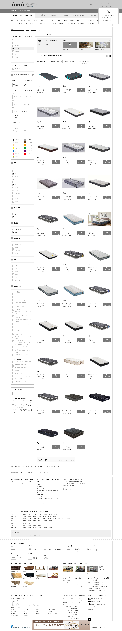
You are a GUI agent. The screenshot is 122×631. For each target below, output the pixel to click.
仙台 (27, 535)
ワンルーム (101, 569)
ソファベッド (18, 45)
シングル (28, 125)
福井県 (65, 518)
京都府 (34, 520)
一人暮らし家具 (66, 582)
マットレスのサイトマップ (71, 489)
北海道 (24, 516)
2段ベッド (13, 485)
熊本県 (29, 527)
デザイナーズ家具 (66, 580)
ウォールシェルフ (78, 586)
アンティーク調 (14, 571)
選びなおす (29, 36)
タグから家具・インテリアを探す (72, 578)
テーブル (30, 20)
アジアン (13, 578)
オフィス (101, 570)
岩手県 (44, 516)
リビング (64, 573)
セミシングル (18, 125)
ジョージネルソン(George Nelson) (70, 608)
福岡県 (24, 527)
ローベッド (65, 586)
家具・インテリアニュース (97, 598)
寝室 (88, 573)
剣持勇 (72, 598)
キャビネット (36, 558)
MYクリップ (108, 6)
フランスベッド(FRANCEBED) (42, 472)
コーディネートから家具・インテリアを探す (75, 563)
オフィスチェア (58, 549)
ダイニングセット (52, 609)
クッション (25, 615)
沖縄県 (50, 527)
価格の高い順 (71, 460)
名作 (24, 410)
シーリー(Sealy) (40, 488)
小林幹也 (64, 604)
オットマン (35, 549)
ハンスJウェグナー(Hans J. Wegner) (70, 610)
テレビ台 (35, 555)
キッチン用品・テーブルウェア (34, 23)
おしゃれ (25, 405)
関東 (12, 603)
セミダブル (17, 128)
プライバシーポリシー (105, 627)
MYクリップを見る (109, 20)
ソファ (16, 20)
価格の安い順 (64, 460)
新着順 (58, 460)
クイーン (17, 131)
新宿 (13, 535)
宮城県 (34, 516)
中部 (17, 603)
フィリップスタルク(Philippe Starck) (70, 612)
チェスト (35, 557)
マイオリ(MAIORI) (41, 494)
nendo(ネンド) (66, 602)
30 (41, 459)
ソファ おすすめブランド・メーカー (96, 582)
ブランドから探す (93, 20)
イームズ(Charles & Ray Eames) (70, 606)
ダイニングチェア (48, 549)
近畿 (23, 603)
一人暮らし (21, 407)
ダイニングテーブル (76, 548)
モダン (23, 400)
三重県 (59, 518)
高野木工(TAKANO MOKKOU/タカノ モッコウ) (48, 490)
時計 (78, 20)
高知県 (39, 525)
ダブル (28, 128)
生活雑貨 (61, 23)
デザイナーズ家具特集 (93, 606)
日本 (16, 214)
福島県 (29, 516)
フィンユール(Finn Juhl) (68, 616)
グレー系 (28, 139)
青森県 (54, 516)
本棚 (45, 555)
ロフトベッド (25, 485)
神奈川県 (30, 514)
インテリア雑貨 (69, 23)
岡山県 (29, 523)
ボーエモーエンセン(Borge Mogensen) (71, 618)
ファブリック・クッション (50, 23)
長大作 (64, 600)
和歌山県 (40, 520)
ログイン (101, 6)
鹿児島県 (35, 527)
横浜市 (18, 535)
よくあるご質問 (94, 627)
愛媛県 (29, 525)
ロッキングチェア (48, 551)
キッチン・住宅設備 (79, 23)
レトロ (27, 400)
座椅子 (45, 548)
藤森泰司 (72, 602)
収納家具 (48, 20)
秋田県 (49, 516)
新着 (12, 20)
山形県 (39, 516)
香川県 (24, 525)
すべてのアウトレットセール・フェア (19, 598)
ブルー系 (17, 151)
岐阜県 (44, 518)
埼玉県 (35, 514)
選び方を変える (28, 80)
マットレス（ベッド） (29, 472)
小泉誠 (80, 602)
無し (16, 117)
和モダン (27, 404)
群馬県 (55, 514)
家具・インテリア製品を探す (24, 15)
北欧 (13, 400)
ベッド (43, 20)
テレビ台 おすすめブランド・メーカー (96, 588)
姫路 (39, 535)
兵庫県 (29, 520)
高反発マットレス (42, 44)
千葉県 (40, 514)
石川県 (54, 518)
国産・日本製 (18, 229)
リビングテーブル (75, 551)
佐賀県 (45, 527)
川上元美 (80, 600)
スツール (35, 548)
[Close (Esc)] (89, 619)
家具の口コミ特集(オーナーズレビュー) (99, 604)
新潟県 (39, 518)
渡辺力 (72, 600)
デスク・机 (37, 20)
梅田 (23, 535)
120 (46, 459)
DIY (25, 407)
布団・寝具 (38, 611)
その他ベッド (18, 57)
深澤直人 (80, 598)
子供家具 (54, 20)
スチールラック (78, 580)
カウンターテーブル (76, 549)
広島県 (24, 523)
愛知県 (24, 518)
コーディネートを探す (49, 15)
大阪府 (24, 520)
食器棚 (45, 557)
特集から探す (92, 23)
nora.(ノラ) (39, 492)
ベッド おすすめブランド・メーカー (96, 584)
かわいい (20, 405)
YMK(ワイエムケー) (41, 503)
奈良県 (45, 520)
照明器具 (60, 20)
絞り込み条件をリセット (25, 74)
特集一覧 (107, 40)
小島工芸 (39, 484)
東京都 (24, 514)
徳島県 (34, 525)
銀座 (31, 535)
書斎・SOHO (102, 567)
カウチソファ (19, 548)
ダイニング (77, 573)
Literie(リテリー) (41, 496)
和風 (16, 402)
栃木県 (50, 514)
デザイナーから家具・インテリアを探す (74, 595)
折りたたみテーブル (87, 549)
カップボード (77, 584)
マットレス (17, 48)
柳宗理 (64, 598)
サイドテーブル (86, 548)
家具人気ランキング (95, 601)
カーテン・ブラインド (69, 20)
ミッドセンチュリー (19, 404)
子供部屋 (101, 566)
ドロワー (76, 582)
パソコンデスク (102, 548)
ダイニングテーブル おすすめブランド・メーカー (99, 586)
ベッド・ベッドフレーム (21, 42)
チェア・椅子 (23, 20)
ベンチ (56, 548)
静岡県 (29, 518)
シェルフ (46, 558)
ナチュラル (18, 400)
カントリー (21, 402)
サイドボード (65, 584)
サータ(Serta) (40, 486)
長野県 (34, 518)
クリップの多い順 (51, 460)
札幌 (35, 535)
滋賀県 (50, 520)
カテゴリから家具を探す (18, 543)
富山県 (49, 518)
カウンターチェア (37, 551)
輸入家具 (25, 409)
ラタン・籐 (19, 410)
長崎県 (40, 527)
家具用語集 (90, 609)
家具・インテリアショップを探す (75, 15)
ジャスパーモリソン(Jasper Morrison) (71, 614)
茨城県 (45, 514)
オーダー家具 (18, 409)
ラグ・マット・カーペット (18, 23)
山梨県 (70, 518)
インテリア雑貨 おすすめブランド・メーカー (98, 590)
